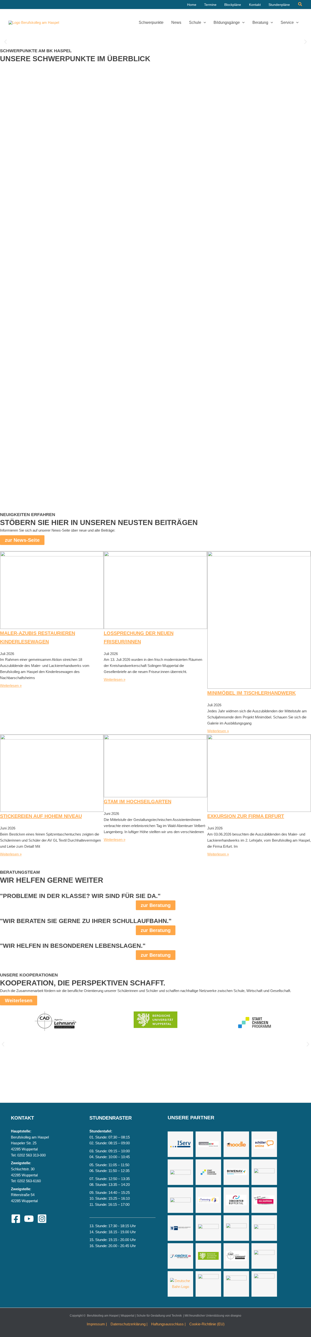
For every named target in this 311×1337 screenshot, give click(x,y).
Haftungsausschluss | (168, 1324)
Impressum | (97, 1324)
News (176, 22)
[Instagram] (42, 1219)
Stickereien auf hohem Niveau (41, 816)
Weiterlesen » (11, 685)
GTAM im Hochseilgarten (137, 801)
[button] (300, 4)
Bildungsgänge (227, 22)
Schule (195, 22)
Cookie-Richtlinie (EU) (207, 1324)
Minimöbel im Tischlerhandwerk (251, 693)
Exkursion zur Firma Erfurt (245, 816)
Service (287, 22)
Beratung (260, 22)
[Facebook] (16, 1219)
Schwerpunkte (151, 22)
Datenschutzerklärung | (129, 1324)
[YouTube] (29, 1219)
